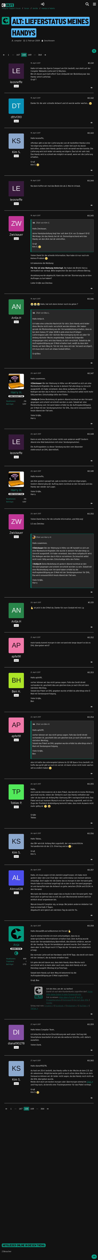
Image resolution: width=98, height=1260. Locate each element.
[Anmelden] (42, 4)
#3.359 (90, 1024)
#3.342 (90, 98)
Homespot (67, 1000)
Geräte (49, 1003)
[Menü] (94, 4)
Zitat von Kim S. (42, 222)
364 (40, 54)
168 (24, 54)
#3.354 (90, 717)
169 (29, 54)
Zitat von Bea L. (42, 312)
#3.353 (90, 672)
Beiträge (9, 404)
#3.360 (90, 1060)
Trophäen (10, 961)
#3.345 (90, 215)
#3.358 (90, 925)
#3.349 (90, 471)
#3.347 (90, 373)
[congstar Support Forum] (8, 4)
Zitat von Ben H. (43, 724)
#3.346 (90, 299)
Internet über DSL (81, 1000)
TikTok (33, 1008)
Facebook (59, 1005)
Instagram (71, 1005)
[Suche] (87, 4)
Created (48, 1005)
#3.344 (90, 180)
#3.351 (91, 602)
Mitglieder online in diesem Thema (24, 1245)
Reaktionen (10, 401)
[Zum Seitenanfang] (94, 1257)
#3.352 (90, 637)
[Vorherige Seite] (4, 55)
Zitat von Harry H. (43, 537)
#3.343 (90, 133)
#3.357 (90, 870)
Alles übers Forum (67, 997)
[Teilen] (94, 51)
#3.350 (90, 513)
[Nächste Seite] (45, 55)
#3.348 (90, 434)
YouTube (83, 1005)
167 (18, 54)
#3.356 (90, 833)
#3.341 (91, 63)
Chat (89, 1081)
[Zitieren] (91, 87)
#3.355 (90, 784)
